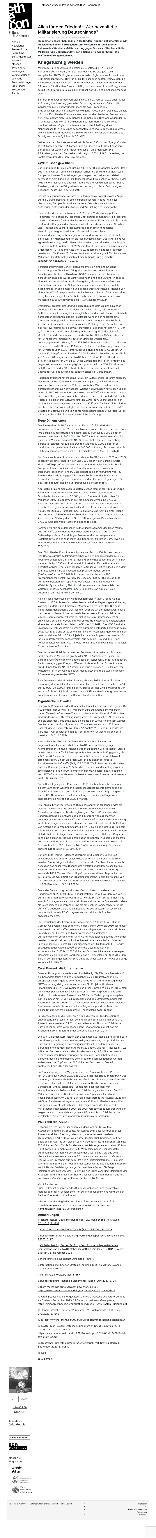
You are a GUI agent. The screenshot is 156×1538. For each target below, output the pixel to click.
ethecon (46, 4)
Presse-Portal (19, 49)
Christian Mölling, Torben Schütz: (59, 1245)
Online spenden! (18, 1437)
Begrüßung (18, 52)
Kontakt (144, 1506)
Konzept (16, 60)
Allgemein (46, 1358)
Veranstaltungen (21, 74)
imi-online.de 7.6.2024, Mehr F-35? (60, 1274)
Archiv (15, 93)
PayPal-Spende (18, 1448)
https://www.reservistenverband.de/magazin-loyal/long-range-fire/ (76, 1290)
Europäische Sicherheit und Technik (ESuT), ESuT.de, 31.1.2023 (76, 1229)
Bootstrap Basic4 (64, 1504)
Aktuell (16, 41)
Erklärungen (18, 85)
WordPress (23, 1504)
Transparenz (93, 4)
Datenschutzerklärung (39, 1504)
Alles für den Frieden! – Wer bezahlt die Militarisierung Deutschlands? (77, 29)
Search (24, 1398)
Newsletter (18, 45)
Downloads (142, 1515)
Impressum (142, 1504)
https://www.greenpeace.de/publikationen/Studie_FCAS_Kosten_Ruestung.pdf (82, 1303)
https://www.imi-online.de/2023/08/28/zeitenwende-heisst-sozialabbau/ (83, 1319)
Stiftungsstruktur (21, 56)
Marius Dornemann (80, 37)
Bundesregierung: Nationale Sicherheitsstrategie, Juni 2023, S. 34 (78, 1280)
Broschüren (18, 89)
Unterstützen (77, 4)
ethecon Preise (60, 4)
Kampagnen (18, 71)
